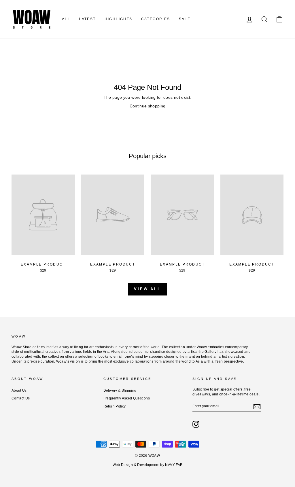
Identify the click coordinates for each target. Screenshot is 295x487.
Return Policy (114, 406)
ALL (66, 19)
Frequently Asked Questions (126, 398)
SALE (185, 19)
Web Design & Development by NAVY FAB (148, 465)
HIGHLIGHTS (119, 19)
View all (147, 289)
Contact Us (21, 398)
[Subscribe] (257, 406)
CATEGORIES (155, 19)
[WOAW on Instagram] (195, 424)
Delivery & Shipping (120, 391)
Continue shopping (148, 106)
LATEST (87, 19)
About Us (19, 391)
